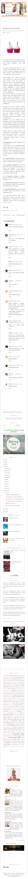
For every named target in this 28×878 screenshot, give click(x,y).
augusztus (6, 477)
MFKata (10, 384)
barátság (21, 712)
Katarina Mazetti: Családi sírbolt (13, 505)
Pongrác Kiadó (17, 704)
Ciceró (22, 680)
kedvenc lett (19, 724)
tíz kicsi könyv (8, 831)
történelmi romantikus (11, 742)
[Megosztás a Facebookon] (7, 207)
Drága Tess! (17, 171)
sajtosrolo (11, 365)
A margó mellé (8, 821)
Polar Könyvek (10, 704)
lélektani (20, 727)
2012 (4, 508)
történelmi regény (20, 741)
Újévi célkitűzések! (14, 822)
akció (22, 711)
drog (11, 717)
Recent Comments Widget (7, 618)
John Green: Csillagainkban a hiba (16, 524)
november (6, 470)
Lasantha (21, 875)
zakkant (10, 346)
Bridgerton (12, 680)
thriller (14, 739)
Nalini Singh (20, 701)
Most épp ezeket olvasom (13, 547)
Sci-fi (15, 706)
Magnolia (11, 270)
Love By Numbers (18, 698)
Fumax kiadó (20, 683)
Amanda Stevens (8, 677)
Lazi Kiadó (5, 698)
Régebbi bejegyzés (21, 215)
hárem (4, 724)
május (5, 484)
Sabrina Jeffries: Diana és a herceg (13, 813)
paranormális (6, 732)
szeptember (6, 475)
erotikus (5, 719)
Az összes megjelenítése (20, 840)
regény (4, 734)
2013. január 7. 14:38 (17, 346)
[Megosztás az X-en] (6, 207)
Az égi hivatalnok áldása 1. (16, 561)
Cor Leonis (8, 682)
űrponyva (22, 746)
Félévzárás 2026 (16, 789)
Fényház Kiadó (6, 685)
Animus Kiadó (14, 677)
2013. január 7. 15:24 (15, 356)
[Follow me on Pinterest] (12, 418)
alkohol (4, 712)
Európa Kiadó (14, 683)
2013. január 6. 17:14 (18, 270)
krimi (10, 725)
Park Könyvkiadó (12, 290)
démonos (21, 717)
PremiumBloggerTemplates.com (14, 876)
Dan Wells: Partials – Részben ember (14, 501)
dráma (15, 717)
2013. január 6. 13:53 (17, 246)
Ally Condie (22, 675)
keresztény (5, 725)
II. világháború (13, 690)
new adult (12, 730)
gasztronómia (5, 721)
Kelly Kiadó (10, 695)
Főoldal (13, 215)
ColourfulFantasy (12, 234)
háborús (21, 722)
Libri (11, 698)
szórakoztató (12, 738)
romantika (16, 734)
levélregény (14, 727)
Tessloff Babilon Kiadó (16, 709)
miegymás (12, 210)
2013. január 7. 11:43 (19, 322)
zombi (14, 744)
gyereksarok (14, 721)
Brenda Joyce (5, 680)
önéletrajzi (17, 746)
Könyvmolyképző (17, 696)
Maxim (12, 701)
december (6, 468)
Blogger (23, 873)
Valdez (4, 168)
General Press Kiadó (14, 687)
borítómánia (6, 714)
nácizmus (20, 730)
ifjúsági (9, 724)
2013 (4, 466)
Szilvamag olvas (13, 873)
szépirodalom (19, 735)
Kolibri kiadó (16, 695)
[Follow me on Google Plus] (10, 418)
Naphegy (4, 703)
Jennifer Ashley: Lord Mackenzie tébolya (14, 499)
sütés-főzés (8, 739)
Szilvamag (7, 30)
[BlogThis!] (5, 207)
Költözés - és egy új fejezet (10, 832)
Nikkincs (10, 246)
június (5, 481)
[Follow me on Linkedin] (18, 418)
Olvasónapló (7, 812)
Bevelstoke (10, 678)
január (5, 493)
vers (11, 744)
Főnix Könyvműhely (15, 685)
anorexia (15, 712)
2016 (4, 459)
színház (4, 737)
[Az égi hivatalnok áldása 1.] (6, 571)
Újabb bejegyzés (6, 215)
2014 (4, 464)
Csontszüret (14, 682)
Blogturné (16, 678)
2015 (4, 462)
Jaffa (12, 691)
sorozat (12, 735)
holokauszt (11, 722)
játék (14, 724)
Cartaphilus (17, 680)
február (6, 490)
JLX (9, 691)
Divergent (20, 682)
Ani (9, 356)
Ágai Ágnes (19, 744)
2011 (4, 511)
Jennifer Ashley (18, 691)
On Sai (9, 703)
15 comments (7, 32)
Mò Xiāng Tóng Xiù (13, 563)
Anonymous (5, 583)
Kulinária (9, 696)
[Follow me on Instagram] (15, 418)
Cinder (6, 144)
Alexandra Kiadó (13, 675)
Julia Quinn (9, 693)
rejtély (9, 734)
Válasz (10, 230)
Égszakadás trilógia (10, 746)
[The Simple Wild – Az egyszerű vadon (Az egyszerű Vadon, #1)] (6, 558)
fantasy (12, 719)
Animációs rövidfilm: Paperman (13, 494)
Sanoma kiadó (9, 706)
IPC (19, 690)
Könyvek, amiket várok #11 (14, 531)
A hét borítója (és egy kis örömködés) (14, 497)
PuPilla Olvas (8, 788)
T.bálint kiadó (20, 708)
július (5, 479)
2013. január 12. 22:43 (17, 384)
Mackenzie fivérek (7, 700)
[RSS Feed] (21, 418)
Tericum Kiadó (6, 709)
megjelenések (6, 729)
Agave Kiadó (5, 675)
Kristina (10, 224)
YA (17, 711)
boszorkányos (15, 714)
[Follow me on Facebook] (7, 418)
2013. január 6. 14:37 (18, 261)
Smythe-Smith (13, 708)
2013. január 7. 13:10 (18, 333)
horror (16, 722)
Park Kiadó (15, 703)
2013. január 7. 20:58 (18, 365)
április (5, 486)
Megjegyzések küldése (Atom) (15, 412)
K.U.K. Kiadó (17, 693)
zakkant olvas (8, 799)
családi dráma (19, 716)
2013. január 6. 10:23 (17, 224)
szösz (16, 210)
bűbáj (21, 714)
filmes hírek (19, 719)
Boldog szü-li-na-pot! (11, 28)
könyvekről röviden (19, 725)
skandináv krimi (6, 735)
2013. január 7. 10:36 (15, 301)
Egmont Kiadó (6, 683)
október (6, 473)
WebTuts (10, 875)
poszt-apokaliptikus (18, 732)
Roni (10, 301)
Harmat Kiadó (11, 688)
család (13, 716)
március (6, 488)
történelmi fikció (11, 741)
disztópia (5, 717)
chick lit (5, 716)
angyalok (10, 712)
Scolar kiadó (20, 706)
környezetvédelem (6, 727)
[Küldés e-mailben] (3, 207)
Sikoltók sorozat (6, 708)
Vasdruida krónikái (11, 711)
